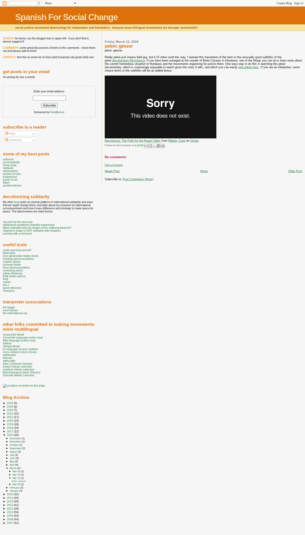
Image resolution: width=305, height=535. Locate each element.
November (16, 441)
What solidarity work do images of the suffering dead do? (37, 227)
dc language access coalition (20, 349)
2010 (10, 512)
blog (16, 202)
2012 (10, 504)
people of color (12, 173)
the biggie (9, 307)
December (16, 438)
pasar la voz (10, 179)
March (13, 468)
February (15, 487)
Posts (11, 133)
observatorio (10, 170)
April (12, 464)
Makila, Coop (176, 140)
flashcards (9, 253)
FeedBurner (57, 112)
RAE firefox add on (14, 276)
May (12, 461)
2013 (10, 501)
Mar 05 (17, 484)
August (14, 451)
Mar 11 (17, 478)
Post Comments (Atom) (138, 179)
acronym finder (12, 264)
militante (8, 168)
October (14, 445)
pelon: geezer (19, 481)
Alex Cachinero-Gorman (17, 363)
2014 (10, 497)
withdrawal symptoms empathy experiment (28, 224)
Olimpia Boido (11, 346)
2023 (10, 409)
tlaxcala (7, 357)
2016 (10, 434)
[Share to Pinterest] (163, 146)
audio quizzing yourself (17, 250)
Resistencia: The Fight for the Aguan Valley (133, 140)
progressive (10, 176)
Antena (7, 343)
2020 (10, 420)
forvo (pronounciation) (16, 267)
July (12, 455)
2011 (10, 508)
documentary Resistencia (128, 60)
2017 (10, 431)
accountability (11, 162)
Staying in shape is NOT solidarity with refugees (32, 230)
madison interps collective (18, 369)
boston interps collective (17, 366)
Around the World (13, 334)
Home (204, 171)
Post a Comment (114, 165)
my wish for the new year (18, 221)
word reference (12, 287)
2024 (10, 406)
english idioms (12, 261)
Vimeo (194, 140)
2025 (10, 403)
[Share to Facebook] (159, 146)
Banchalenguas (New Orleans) (21, 372)
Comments (15, 140)
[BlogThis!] (150, 146)
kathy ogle (9, 360)
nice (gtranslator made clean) (20, 255)
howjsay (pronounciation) (18, 258)
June (13, 458)
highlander (9, 354)
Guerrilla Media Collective (18, 375)
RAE (5, 279)
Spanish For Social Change (66, 17)
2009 (10, 515)
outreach (8, 159)
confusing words (13, 270)
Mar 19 (17, 474)
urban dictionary (13, 273)
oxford (6, 282)
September (16, 448)
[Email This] (146, 146)
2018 (10, 427)
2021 (10, 417)
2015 (10, 494)
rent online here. (249, 67)
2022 (10, 413)
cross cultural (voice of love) (20, 352)
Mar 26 (17, 471)
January (14, 490)
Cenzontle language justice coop (23, 337)
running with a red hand (17, 233)
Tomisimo (9, 290)
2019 (10, 424)
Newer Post (112, 171)
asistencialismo (12, 185)
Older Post (295, 171)
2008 (10, 519)
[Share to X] (154, 146)
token (6, 182)
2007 (10, 522)
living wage (10, 165)
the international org (15, 313)
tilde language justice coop (19, 340)
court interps (10, 310)
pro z (6, 284)
